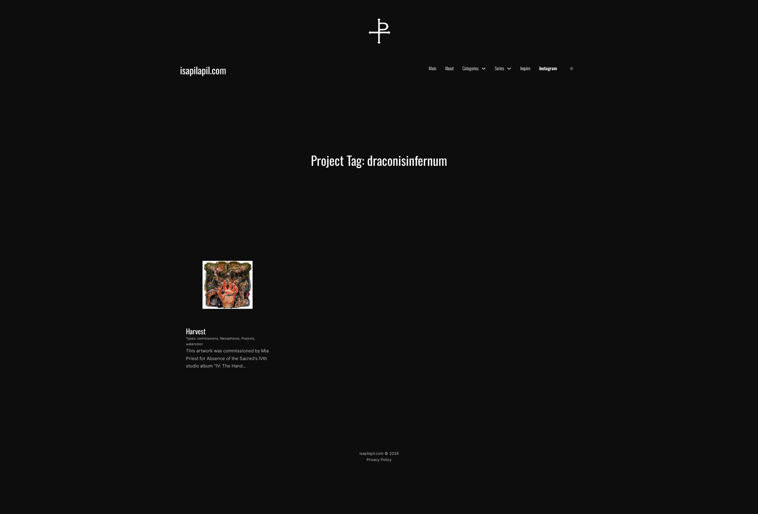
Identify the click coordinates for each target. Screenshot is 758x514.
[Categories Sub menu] (483, 68)
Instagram (548, 68)
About (449, 68)
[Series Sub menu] (509, 68)
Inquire (525, 68)
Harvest (195, 331)
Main (432, 68)
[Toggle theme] (571, 68)
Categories (470, 68)
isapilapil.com (203, 70)
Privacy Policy (379, 459)
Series (499, 68)
